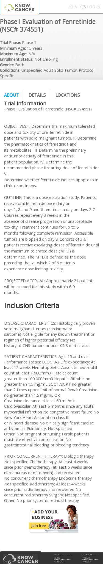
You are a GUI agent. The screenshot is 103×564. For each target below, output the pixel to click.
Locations (67, 95)
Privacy (86, 561)
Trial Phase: (10, 42)
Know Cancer (19, 7)
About (11, 95)
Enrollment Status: (16, 59)
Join (73, 6)
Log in (93, 6)
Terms (86, 558)
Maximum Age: (13, 53)
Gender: (7, 64)
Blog (57, 558)
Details (37, 95)
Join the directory (53, 519)
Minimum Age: (13, 48)
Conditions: (10, 70)
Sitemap (87, 554)
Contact (59, 561)
